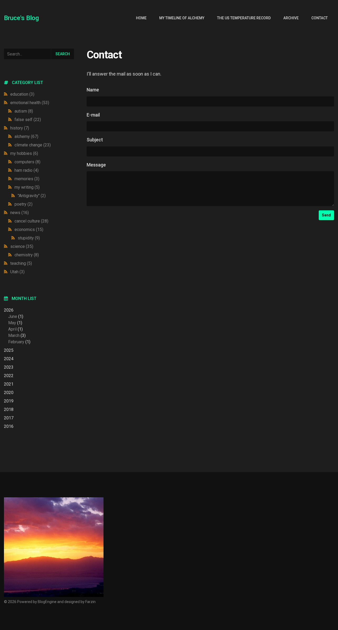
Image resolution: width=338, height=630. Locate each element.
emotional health (29, 102)
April (12, 329)
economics (29, 229)
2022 (8, 375)
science (21, 246)
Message (96, 165)
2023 (8, 367)
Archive (291, 18)
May (12, 322)
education (22, 94)
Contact (319, 18)
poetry (23, 204)
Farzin (90, 602)
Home (141, 18)
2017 (8, 417)
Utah (17, 271)
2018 (8, 409)
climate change (33, 144)
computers (27, 161)
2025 (8, 350)
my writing (27, 187)
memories (27, 178)
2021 (8, 384)
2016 (8, 426)
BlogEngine (47, 602)
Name (93, 89)
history (19, 128)
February (16, 341)
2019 (8, 401)
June (12, 316)
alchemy (26, 136)
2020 (8, 392)
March (14, 335)
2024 (8, 358)
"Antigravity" (32, 195)
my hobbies (24, 153)
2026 (17, 326)
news (19, 212)
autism (24, 111)
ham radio (27, 170)
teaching (21, 263)
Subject (95, 139)
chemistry (27, 254)
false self (28, 119)
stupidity (29, 237)
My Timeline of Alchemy (181, 18)
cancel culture (31, 221)
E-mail (93, 115)
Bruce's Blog (21, 18)
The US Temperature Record (244, 18)
